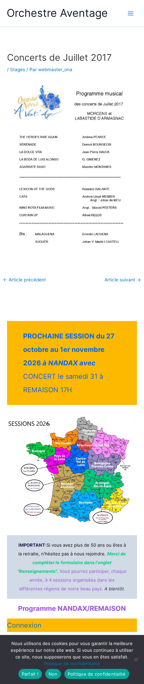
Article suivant (122, 280)
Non (53, 674)
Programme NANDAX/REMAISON (72, 608)
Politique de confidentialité (72, 663)
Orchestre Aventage (57, 12)
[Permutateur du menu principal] (131, 13)
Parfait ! (30, 674)
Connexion (24, 625)
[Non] (135, 659)
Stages (17, 69)
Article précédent (24, 280)
